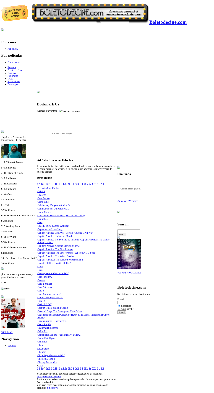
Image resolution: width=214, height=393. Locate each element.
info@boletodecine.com (49, 376)
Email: (4, 282)
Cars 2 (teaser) (44, 287)
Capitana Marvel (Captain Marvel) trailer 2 (58, 246)
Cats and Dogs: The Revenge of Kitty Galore (59, 311)
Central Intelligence (47, 338)
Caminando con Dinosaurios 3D (53, 208)
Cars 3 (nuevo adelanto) (49, 294)
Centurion (42, 341)
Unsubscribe (127, 309)
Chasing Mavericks (47, 362)
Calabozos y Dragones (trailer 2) (53, 205)
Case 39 (41, 301)
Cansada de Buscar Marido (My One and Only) (61, 215)
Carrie (40, 270)
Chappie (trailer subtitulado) (51, 355)
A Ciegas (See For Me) (48, 188)
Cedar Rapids (44, 324)
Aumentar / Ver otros (127, 201)
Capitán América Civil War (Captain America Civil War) (65, 232)
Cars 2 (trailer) (44, 283)
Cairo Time (43, 201)
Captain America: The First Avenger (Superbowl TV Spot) (66, 252)
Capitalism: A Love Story (50, 229)
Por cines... (13, 48)
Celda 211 (42, 331)
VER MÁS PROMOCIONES (129, 273)
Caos (39, 222)
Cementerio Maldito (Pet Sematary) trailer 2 (59, 334)
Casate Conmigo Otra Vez (50, 297)
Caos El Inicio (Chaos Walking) (53, 226)
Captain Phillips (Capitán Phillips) (54, 263)
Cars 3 (40, 290)
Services (12, 345)
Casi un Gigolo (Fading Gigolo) (53, 307)
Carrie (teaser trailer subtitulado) (53, 273)
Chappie (41, 352)
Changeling (43, 348)
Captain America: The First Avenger (55, 249)
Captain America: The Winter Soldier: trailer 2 (60, 259)
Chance (41, 345)
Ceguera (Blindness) (47, 328)
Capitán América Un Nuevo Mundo (55, 236)
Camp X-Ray (44, 212)
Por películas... (15, 62)
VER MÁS (7, 332)
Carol (40, 266)
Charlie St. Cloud (46, 358)
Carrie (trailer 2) (45, 277)
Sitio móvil (52, 387)
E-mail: (121, 299)
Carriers (41, 280)
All (102, 184)
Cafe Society (43, 198)
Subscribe (126, 305)
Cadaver (41, 195)
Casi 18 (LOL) (44, 304)
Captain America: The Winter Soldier (55, 256)
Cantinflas (42, 219)
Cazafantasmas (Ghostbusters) (52, 321)
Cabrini (41, 191)
